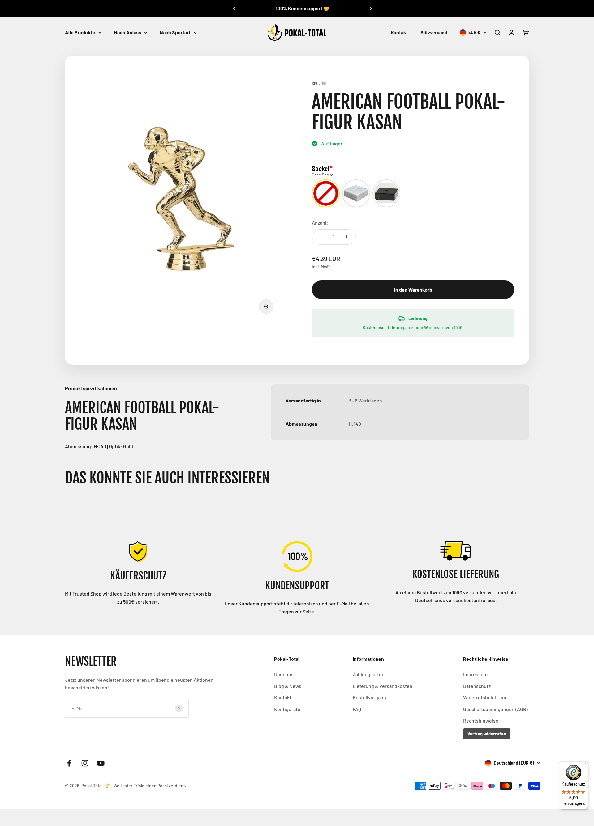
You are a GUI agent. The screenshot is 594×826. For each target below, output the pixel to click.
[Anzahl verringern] (321, 237)
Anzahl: (320, 222)
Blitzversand (433, 32)
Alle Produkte (80, 32)
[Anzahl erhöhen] (346, 237)
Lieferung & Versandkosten (382, 686)
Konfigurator (288, 709)
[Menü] (584, 765)
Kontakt (399, 32)
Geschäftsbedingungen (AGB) (495, 709)
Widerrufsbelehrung (485, 697)
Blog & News (287, 686)
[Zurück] (234, 8)
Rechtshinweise (480, 720)
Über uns (284, 674)
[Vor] (371, 8)
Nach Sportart (175, 32)
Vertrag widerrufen (486, 733)
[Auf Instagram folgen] (85, 763)
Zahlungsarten (369, 674)
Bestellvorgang (369, 697)
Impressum (475, 674)
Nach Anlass (127, 32)
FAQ (357, 709)
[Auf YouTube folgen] (101, 763)
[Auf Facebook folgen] (69, 763)
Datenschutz (477, 686)
